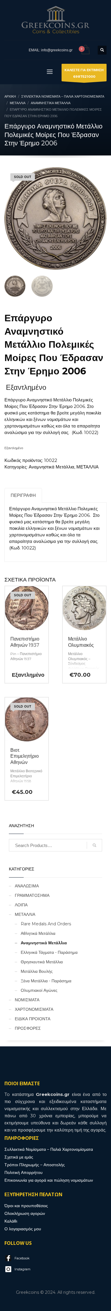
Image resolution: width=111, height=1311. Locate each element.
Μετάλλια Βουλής (37, 971)
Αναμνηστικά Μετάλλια (51, 467)
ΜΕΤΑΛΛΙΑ (87, 467)
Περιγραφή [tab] (23, 495)
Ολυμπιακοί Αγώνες (39, 990)
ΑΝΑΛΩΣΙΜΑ (27, 886)
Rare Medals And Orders (46, 924)
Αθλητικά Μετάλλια (38, 933)
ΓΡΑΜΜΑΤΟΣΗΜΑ (32, 895)
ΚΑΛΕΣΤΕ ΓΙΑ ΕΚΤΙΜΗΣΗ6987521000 (84, 73)
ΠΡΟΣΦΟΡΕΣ (28, 1028)
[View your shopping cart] (85, 50)
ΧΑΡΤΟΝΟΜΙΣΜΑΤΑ (34, 1009)
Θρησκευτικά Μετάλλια (42, 961)
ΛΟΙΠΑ (21, 905)
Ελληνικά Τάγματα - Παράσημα (49, 952)
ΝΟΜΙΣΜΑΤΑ (27, 999)
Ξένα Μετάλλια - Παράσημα (46, 980)
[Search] (94, 845)
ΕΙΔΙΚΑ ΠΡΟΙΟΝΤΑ (32, 1018)
